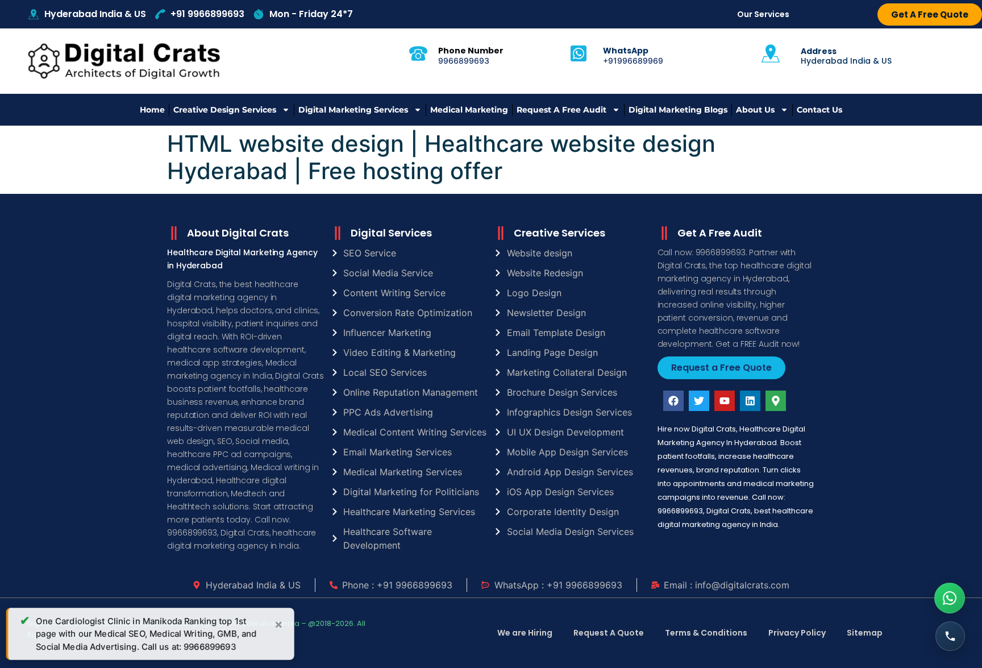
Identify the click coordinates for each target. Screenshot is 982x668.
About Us (755, 110)
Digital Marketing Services (353, 110)
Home (152, 110)
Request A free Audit (561, 110)
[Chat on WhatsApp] (949, 598)
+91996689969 (633, 60)
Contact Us (819, 110)
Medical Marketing (469, 110)
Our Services (763, 14)
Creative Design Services (224, 110)
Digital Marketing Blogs (678, 110)
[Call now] (950, 636)
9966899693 (463, 60)
